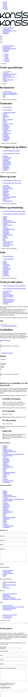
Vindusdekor (6, 482)
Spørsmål (2, 549)
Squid (4, 475)
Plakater (5, 468)
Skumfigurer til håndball (9, 472)
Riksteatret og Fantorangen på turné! (12, 599)
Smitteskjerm (6, 473)
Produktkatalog (7, 571)
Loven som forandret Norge (10, 593)
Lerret (4, 457)
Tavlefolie (5, 479)
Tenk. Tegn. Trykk (7, 605)
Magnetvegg (6, 461)
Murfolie (5, 464)
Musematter (6, 465)
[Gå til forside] (14, 17)
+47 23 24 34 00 (7, 616)
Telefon (2, 663)
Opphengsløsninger (8, 466)
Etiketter (5, 574)
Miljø (4, 576)
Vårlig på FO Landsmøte (9, 598)
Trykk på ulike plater (8, 480)
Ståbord (5, 476)
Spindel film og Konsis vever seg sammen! (13, 606)
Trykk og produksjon (8, 570)
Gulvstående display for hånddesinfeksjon (13, 454)
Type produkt (3, 647)
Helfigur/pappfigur (8, 455)
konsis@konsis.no (7, 617)
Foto (4, 583)
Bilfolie (5, 448)
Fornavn (2, 536)
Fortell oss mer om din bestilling (8, 668)
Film (4, 586)
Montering (6, 462)
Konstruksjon (6, 587)
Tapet (4, 478)
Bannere (5, 445)
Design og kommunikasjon (9, 582)
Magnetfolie (6, 459)
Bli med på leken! (7, 609)
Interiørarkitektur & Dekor (9, 584)
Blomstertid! (6, 595)
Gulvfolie (5, 452)
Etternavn (3, 540)
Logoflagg (6, 458)
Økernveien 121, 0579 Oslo (10, 615)
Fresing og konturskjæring (9, 451)
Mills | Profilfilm (7, 596)
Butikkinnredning (7, 450)
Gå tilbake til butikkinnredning (9, 326)
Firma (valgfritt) (4, 651)
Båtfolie (5, 447)
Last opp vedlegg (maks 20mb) (7, 683)
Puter (4, 469)
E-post (1, 659)
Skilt (4, 471)
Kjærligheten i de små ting (9, 608)
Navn (1, 655)
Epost (2, 544)
